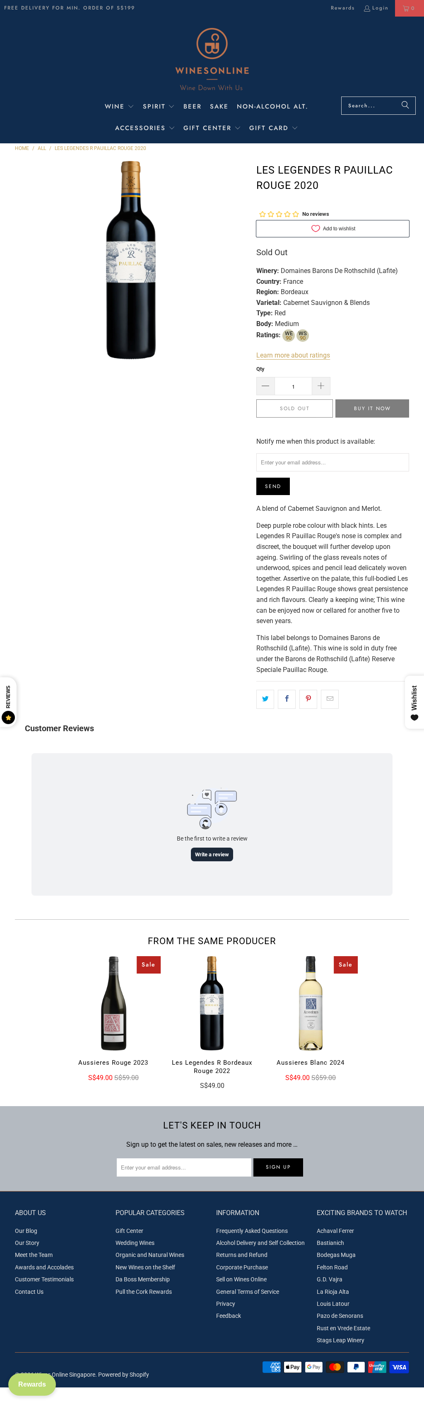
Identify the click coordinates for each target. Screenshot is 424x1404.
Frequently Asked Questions (252, 1231)
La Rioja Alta (333, 1291)
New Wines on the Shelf (145, 1267)
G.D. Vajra (329, 1279)
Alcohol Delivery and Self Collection (260, 1243)
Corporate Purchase (242, 1267)
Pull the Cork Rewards (144, 1291)
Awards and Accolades (44, 1267)
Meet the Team (34, 1255)
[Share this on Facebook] (287, 699)
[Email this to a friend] (330, 699)
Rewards (343, 8)
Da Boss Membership (143, 1279)
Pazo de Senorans (340, 1315)
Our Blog (26, 1231)
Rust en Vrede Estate (343, 1328)
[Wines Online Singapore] (212, 59)
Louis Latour (333, 1303)
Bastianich (330, 1243)
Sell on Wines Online (241, 1279)
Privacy (225, 1303)
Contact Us (29, 1291)
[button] (119, 107)
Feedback (228, 1315)
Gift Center (129, 1231)
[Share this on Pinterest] (308, 699)
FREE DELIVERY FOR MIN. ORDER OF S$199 (69, 8)
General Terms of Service (247, 1291)
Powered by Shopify (123, 1374)
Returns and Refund (241, 1255)
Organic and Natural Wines (150, 1255)
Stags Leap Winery (340, 1340)
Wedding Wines (135, 1243)
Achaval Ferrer (335, 1231)
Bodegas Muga (336, 1255)
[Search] (405, 106)
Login (380, 8)
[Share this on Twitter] (265, 699)
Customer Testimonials (44, 1279)
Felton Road (332, 1267)
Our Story (27, 1243)
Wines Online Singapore (65, 1374)
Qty (260, 369)
